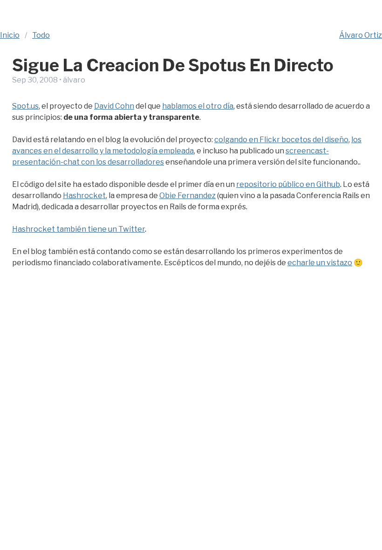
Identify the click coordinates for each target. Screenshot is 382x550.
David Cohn (114, 106)
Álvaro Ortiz (360, 35)
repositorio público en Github (288, 184)
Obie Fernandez (187, 195)
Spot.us (25, 106)
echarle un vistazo (319, 262)
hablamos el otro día (197, 106)
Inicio (10, 35)
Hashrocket (84, 195)
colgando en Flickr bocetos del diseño (281, 139)
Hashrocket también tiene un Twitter (78, 229)
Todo (41, 35)
